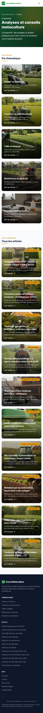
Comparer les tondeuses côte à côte (14, 651)
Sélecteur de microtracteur (11, 640)
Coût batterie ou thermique (11, 665)
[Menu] (39, 3)
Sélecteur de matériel (9, 647)
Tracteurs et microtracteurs (11, 605)
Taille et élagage (7, 609)
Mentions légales (7, 686)
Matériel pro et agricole (10, 612)
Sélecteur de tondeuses (10, 637)
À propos (5, 676)
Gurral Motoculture (8, 14)
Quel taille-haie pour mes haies (12, 633)
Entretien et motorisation (10, 616)
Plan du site (6, 683)
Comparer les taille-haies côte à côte (14, 658)
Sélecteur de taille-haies (10, 644)
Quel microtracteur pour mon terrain (14, 630)
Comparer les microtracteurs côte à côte (15, 655)
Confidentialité (6, 690)
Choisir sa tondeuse (8, 601)
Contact (4, 679)
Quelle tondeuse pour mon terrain (13, 626)
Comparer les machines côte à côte (14, 662)
